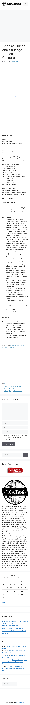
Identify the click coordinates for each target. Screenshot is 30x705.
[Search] (25, 455)
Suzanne (5, 655)
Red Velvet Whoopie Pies (10, 625)
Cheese (13, 386)
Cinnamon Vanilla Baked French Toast (14, 631)
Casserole (7, 386)
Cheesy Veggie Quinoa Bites (13, 391)
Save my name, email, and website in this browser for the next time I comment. (15, 437)
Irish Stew (5, 633)
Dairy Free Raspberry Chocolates (12, 628)
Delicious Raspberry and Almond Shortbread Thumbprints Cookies (14, 662)
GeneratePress (20, 702)
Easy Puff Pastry (9, 388)
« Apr (4, 602)
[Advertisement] (15, 26)
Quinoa (19, 386)
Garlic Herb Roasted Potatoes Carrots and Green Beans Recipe (13, 668)
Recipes (6, 384)
